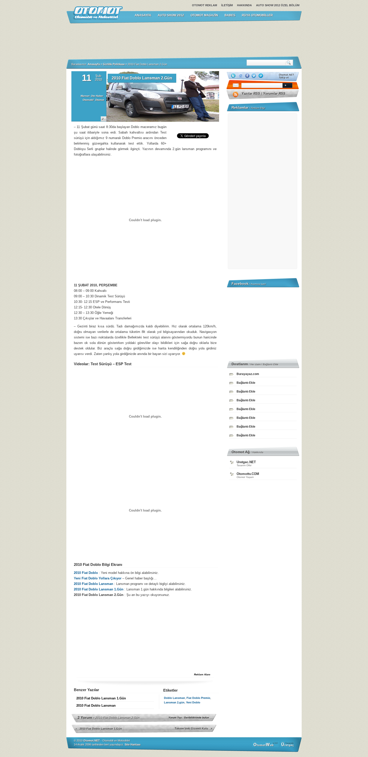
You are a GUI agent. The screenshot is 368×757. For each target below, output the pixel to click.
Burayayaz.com (248, 374)
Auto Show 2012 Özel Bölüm (277, 5)
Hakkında (244, 5)
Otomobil (88, 99)
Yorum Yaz (175, 717)
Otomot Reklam (204, 5)
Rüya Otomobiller (257, 15)
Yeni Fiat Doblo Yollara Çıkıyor (97, 578)
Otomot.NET (91, 740)
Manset (85, 95)
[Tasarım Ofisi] (288, 746)
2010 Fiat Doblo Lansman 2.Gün (142, 78)
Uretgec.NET (246, 462)
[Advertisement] (184, 40)
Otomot (99, 99)
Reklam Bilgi (258, 107)
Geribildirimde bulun (196, 717)
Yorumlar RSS (274, 93)
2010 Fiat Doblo (86, 573)
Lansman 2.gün (174, 702)
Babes (230, 15)
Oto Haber (97, 95)
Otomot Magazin (204, 15)
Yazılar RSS (251, 93)
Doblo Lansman (174, 697)
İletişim (227, 5)
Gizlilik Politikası (114, 64)
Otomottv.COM (248, 474)
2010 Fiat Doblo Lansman (93, 584)
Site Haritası (132, 744)
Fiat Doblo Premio (198, 697)
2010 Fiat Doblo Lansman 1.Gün (99, 589)
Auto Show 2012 (171, 15)
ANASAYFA (143, 15)
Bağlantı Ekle (270, 364)
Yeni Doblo (193, 702)
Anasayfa (94, 64)
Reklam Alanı (202, 674)
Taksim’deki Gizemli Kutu (191, 728)
